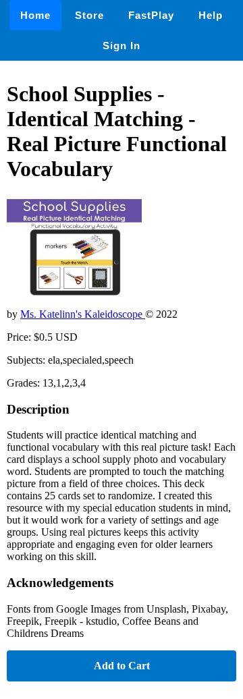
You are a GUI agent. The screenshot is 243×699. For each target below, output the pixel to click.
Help (210, 15)
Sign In (121, 45)
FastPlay (151, 15)
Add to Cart (122, 665)
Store (89, 15)
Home (35, 15)
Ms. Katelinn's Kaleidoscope (82, 314)
